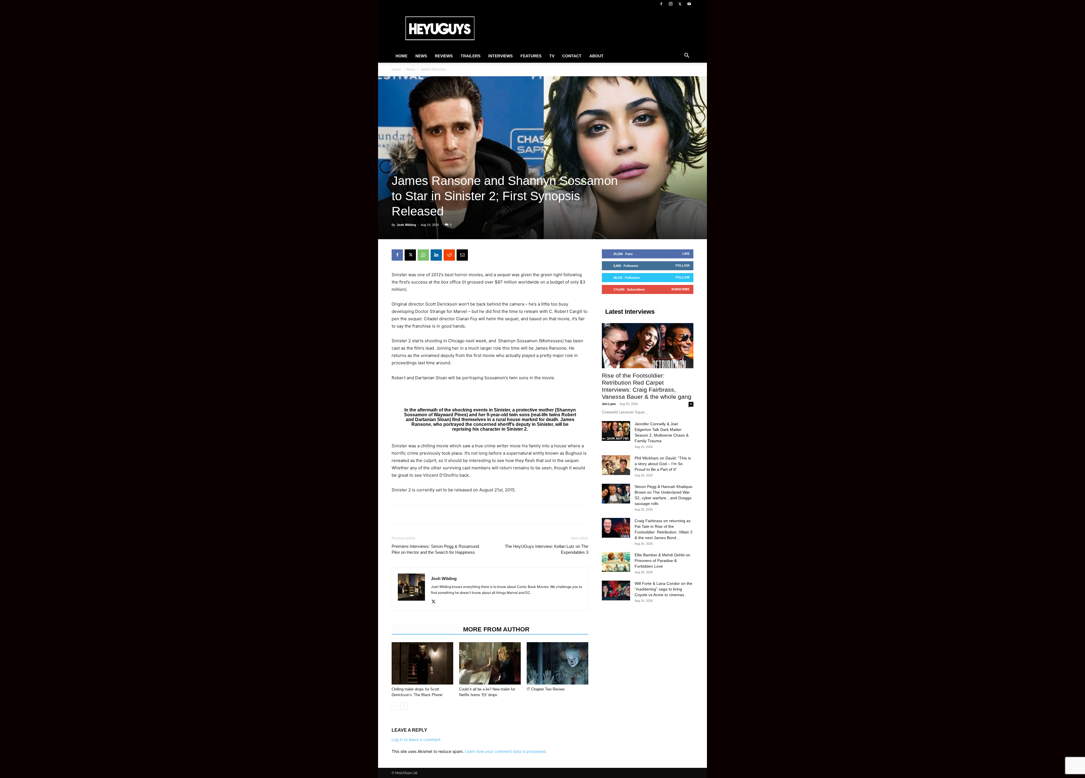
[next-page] (404, 706)
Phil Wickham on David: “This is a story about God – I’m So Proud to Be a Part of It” (663, 464)
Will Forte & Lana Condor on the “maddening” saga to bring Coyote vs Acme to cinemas (663, 589)
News (421, 56)
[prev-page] (395, 706)
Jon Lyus (609, 404)
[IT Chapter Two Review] (557, 663)
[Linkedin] (436, 255)
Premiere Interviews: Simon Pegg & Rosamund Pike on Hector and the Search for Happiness (435, 549)
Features (530, 56)
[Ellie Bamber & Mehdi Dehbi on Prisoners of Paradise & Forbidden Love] (616, 562)
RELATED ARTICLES (425, 629)
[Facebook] (661, 4)
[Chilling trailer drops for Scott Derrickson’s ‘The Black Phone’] (422, 663)
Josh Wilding (406, 224)
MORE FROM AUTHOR (496, 629)
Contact (571, 56)
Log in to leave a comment (416, 739)
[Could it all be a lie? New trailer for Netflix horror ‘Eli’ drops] (490, 663)
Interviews (500, 56)
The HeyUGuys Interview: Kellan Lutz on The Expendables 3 (546, 549)
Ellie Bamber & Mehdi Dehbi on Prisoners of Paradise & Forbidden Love (662, 560)
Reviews (444, 56)
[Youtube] (689, 4)
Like (685, 253)
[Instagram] (670, 4)
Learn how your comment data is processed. (506, 751)
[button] (686, 56)
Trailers (470, 56)
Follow (682, 265)
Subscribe (680, 289)
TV (551, 56)
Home (401, 56)
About (596, 56)
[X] (680, 4)
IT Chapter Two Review (546, 689)
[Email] (462, 255)
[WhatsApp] (423, 255)
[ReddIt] (449, 255)
